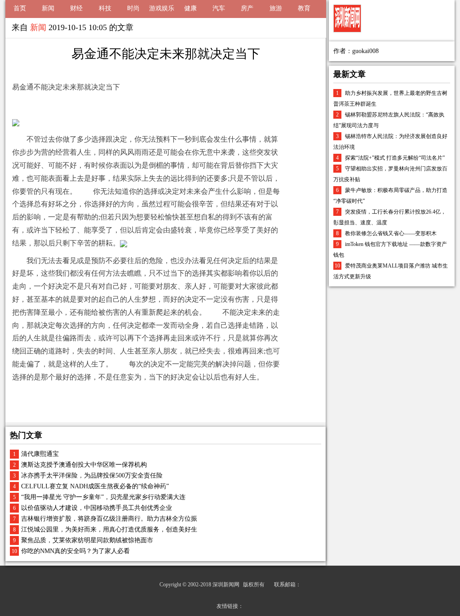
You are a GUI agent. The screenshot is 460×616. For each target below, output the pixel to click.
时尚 (133, 8)
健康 (190, 8)
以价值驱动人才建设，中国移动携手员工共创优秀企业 (96, 507)
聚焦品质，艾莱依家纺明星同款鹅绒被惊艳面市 (87, 540)
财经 (76, 8)
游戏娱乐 (161, 8)
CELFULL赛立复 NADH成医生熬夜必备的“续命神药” (95, 486)
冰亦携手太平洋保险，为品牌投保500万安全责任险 (92, 475)
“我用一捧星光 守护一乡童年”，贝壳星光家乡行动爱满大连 (103, 497)
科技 (105, 8)
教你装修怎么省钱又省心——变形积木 (391, 233)
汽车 (218, 8)
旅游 (276, 8)
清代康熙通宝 (40, 454)
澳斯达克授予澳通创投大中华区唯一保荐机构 (84, 464)
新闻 (48, 8)
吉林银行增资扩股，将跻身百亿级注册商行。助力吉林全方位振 (109, 518)
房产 (247, 8)
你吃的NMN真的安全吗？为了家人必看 (75, 551)
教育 (304, 8)
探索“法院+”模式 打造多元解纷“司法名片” (395, 158)
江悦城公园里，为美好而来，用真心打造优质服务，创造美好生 (109, 529)
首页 (19, 8)
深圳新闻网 (225, 584)
